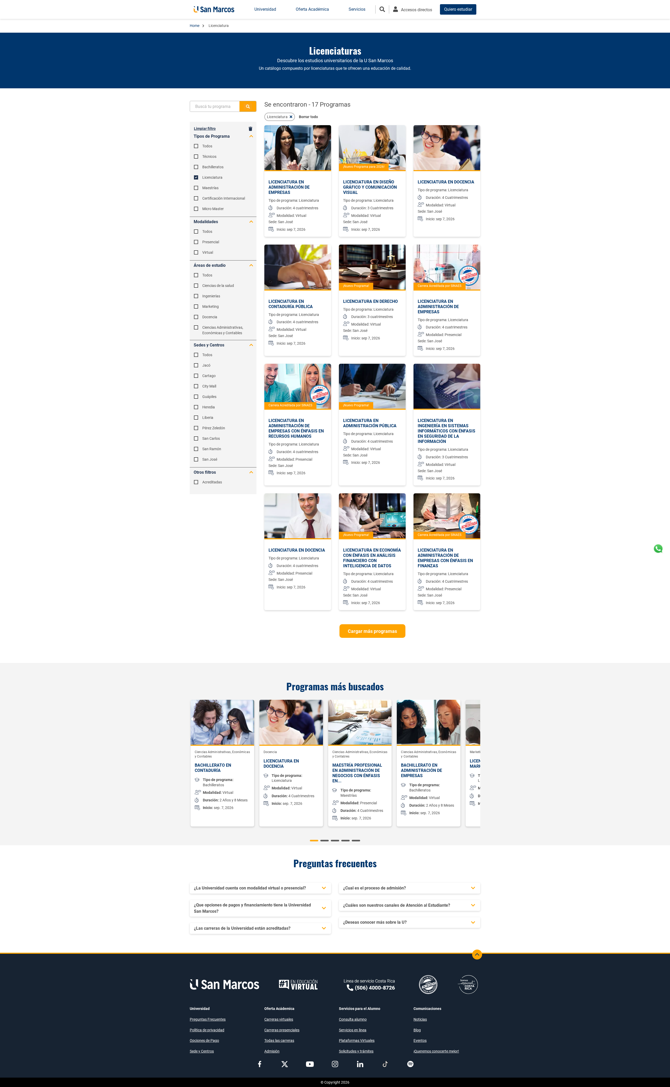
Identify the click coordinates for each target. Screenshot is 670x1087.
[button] (314, 840)
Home (195, 26)
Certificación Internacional (223, 198)
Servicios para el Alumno (359, 1009)
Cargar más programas (372, 631)
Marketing (210, 306)
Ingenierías (211, 296)
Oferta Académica (312, 9)
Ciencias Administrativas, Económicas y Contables (222, 330)
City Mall (209, 386)
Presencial (210, 242)
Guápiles (209, 397)
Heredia (208, 407)
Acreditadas (212, 482)
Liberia (207, 417)
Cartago (209, 376)
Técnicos (209, 156)
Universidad (200, 1009)
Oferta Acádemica (279, 1009)
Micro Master (213, 209)
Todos (207, 146)
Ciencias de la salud (218, 286)
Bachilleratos (213, 167)
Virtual (207, 252)
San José (209, 459)
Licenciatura (212, 177)
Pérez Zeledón (213, 428)
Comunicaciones (427, 1009)
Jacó (206, 365)
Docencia (209, 317)
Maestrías (210, 188)
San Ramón (211, 449)
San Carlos (211, 438)
